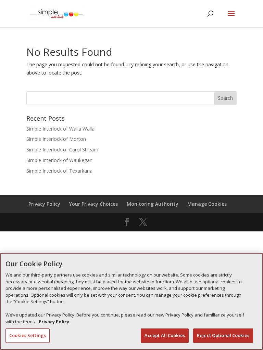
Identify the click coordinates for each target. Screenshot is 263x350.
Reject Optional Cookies (223, 335)
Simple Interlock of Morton (56, 139)
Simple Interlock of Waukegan (59, 160)
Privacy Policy (44, 204)
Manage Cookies (207, 204)
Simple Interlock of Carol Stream (62, 149)
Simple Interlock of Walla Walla (60, 128)
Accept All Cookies (165, 335)
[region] (131, 301)
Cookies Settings (27, 335)
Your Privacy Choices (93, 204)
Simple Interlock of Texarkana (59, 170)
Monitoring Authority (152, 204)
